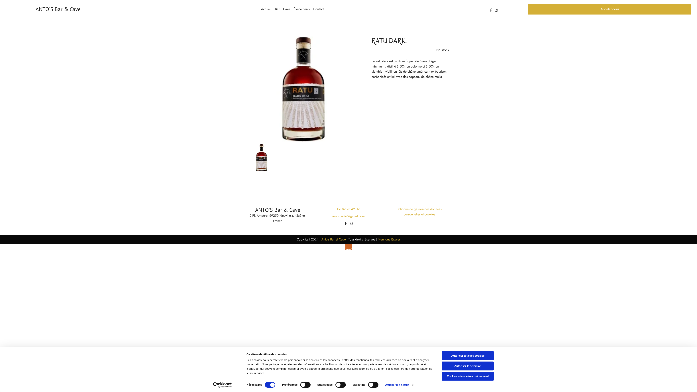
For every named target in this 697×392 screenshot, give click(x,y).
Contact (318, 9)
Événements (302, 9)
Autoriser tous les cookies (467, 355)
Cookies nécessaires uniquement (468, 376)
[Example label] (496, 10)
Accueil (266, 9)
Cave (286, 9)
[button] (610, 9)
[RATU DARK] (303, 89)
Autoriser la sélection (467, 366)
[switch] (305, 385)
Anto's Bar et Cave (333, 239)
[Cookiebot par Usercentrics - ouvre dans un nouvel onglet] (222, 385)
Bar (277, 9)
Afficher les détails (397, 384)
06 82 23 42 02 (348, 209)
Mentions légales (389, 239)
